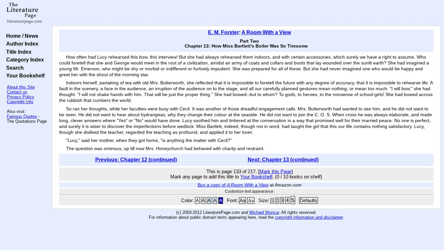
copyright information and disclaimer (309, 217)
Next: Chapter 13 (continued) (283, 159)
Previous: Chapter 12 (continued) (136, 159)
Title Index (18, 52)
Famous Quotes (22, 116)
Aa (242, 200)
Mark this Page (275, 171)
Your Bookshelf (24, 75)
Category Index (24, 59)
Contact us (17, 92)
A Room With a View (266, 32)
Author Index (21, 44)
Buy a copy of (233, 185)
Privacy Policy (20, 96)
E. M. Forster (223, 32)
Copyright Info (20, 101)
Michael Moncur (264, 212)
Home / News (21, 36)
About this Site (21, 87)
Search (14, 68)
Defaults (308, 200)
